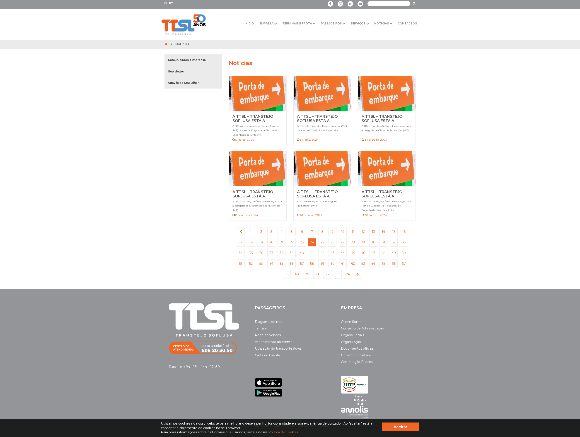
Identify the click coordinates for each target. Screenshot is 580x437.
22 (292, 242)
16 (404, 232)
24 (312, 242)
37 (271, 253)
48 (383, 253)
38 (282, 253)
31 (383, 242)
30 (373, 242)
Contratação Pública (357, 362)
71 (317, 274)
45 (353, 253)
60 (333, 264)
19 (261, 242)
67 (404, 264)
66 (394, 264)
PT (171, 3)
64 (373, 264)
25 (322, 242)
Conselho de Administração (362, 328)
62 (353, 264)
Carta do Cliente (267, 355)
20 (271, 242)
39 (292, 253)
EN (166, 3)
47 (373, 253)
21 (281, 242)
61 (342, 264)
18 (251, 242)
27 (343, 242)
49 (394, 253)
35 (251, 253)
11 (353, 232)
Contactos (407, 23)
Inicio (249, 23)
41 (312, 253)
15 (393, 232)
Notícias (381, 23)
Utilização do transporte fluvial (278, 348)
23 (302, 242)
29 (363, 242)
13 (373, 232)
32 (394, 242)
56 (291, 264)
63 (363, 264)
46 (363, 253)
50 (404, 253)
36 (261, 253)
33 (404, 242)
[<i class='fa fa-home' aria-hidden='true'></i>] (165, 44)
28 (353, 242)
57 (302, 264)
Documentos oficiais (357, 348)
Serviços (357, 23)
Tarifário (261, 328)
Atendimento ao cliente (273, 342)
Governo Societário (356, 355)
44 (343, 253)
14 (383, 232)
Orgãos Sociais (352, 335)
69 (297, 274)
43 (332, 253)
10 (343, 232)
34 (241, 253)
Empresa (266, 23)
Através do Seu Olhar (183, 82)
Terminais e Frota (297, 23)
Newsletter (176, 71)
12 (363, 232)
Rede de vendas (268, 335)
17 (240, 242)
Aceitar (400, 427)
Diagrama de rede (269, 322)
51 (240, 264)
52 (251, 264)
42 (322, 253)
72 (327, 274)
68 (287, 274)
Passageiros (331, 23)
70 (307, 274)
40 (302, 253)
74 (348, 274)
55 (281, 264)
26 (332, 242)
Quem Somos (352, 322)
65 (383, 264)
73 (338, 274)
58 (312, 264)
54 (271, 264)
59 (322, 264)
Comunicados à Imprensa (187, 60)
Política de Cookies (283, 432)
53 (261, 264)
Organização (351, 342)
